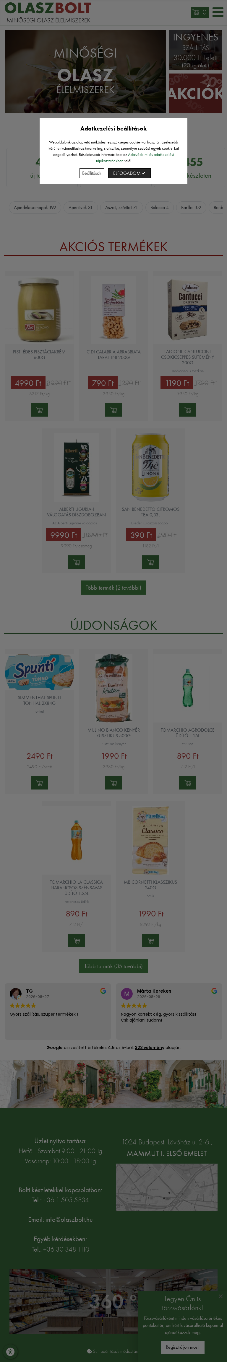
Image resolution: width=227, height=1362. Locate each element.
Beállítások (91, 173)
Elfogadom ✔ (129, 173)
